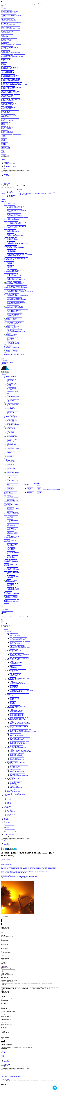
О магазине (9, 799)
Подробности (4, 966)
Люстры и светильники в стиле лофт (19, 765)
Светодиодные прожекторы (17, 771)
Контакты (3, 1057)
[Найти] (2, 7)
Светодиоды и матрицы (16, 781)
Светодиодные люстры (20, 869)
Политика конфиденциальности (9, 1073)
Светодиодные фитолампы (33, 871)
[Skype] (14, 849)
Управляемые (12, 876)
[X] (8, 849)
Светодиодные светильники (17, 735)
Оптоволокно (22, 871)
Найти (2, 1084)
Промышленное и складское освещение (16, 872)
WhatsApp (6, 175)
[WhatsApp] (12, 849)
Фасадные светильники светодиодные (19, 722)
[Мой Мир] (6, 849)
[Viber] (10, 849)
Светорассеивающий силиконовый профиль (16, 867)
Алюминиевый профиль (16, 682)
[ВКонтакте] (1, 849)
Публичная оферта (5, 1079)
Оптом (2, 1056)
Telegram (6, 174)
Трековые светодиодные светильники (19, 750)
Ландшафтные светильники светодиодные (20, 729)
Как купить (9, 810)
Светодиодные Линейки (16, 662)
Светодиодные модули (15, 673)
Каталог (9, 631)
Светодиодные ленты (15, 635)
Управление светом (14, 697)
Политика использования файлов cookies (11, 1076)
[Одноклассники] (3, 849)
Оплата (2, 1055)
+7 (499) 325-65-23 (5, 155)
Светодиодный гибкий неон (17, 653)
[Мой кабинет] (1, 608)
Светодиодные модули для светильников (26, 876)
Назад (9, 630)
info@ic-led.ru (5, 168)
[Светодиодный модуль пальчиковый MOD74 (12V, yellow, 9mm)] (17, 914)
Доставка (3, 1053)
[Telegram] (16, 849)
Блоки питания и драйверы (16, 710)
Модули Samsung (5, 876)
